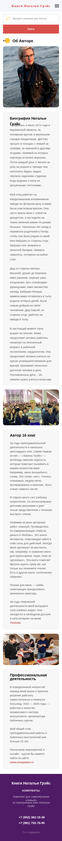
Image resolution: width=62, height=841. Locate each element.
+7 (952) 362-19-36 (32, 817)
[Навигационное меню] (57, 5)
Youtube (15, 622)
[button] (31, 832)
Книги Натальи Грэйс (31, 783)
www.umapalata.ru (22, 762)
